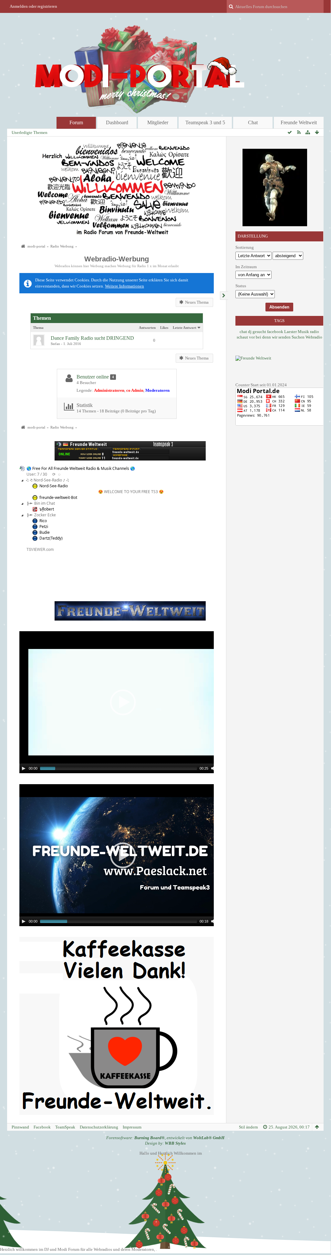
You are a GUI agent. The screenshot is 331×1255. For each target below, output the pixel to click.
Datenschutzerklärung (99, 1127)
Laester (290, 331)
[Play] (23, 768)
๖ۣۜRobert (46, 509)
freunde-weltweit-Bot (58, 497)
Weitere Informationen (124, 286)
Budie (44, 532)
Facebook (42, 1127)
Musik (303, 331)
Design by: (165, 1143)
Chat (253, 122)
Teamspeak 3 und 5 (205, 122)
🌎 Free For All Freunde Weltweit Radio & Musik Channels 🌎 (80, 468)
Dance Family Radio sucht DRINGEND (92, 338)
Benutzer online (93, 377)
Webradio (313, 337)
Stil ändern (248, 1127)
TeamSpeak (65, 1127)
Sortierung (244, 247)
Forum (76, 122)
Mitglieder (157, 122)
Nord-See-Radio (53, 486)
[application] (122, 702)
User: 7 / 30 (36, 474)
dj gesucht (257, 331)
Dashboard (117, 122)
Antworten (147, 327)
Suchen (298, 337)
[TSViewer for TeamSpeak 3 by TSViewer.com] (37, 549)
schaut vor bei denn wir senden (264, 337)
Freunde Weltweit (299, 122)
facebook (275, 331)
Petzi (43, 526)
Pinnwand (20, 1127)
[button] (123, 702)
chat (243, 331)
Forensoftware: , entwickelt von (165, 1137)
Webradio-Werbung (116, 259)
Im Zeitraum (246, 266)
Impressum (132, 1127)
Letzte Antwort (184, 327)
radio (314, 331)
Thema (38, 327)
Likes (164, 327)
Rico (43, 520)
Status (240, 285)
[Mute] (213, 768)
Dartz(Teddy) (51, 538)
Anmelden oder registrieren (33, 6)
